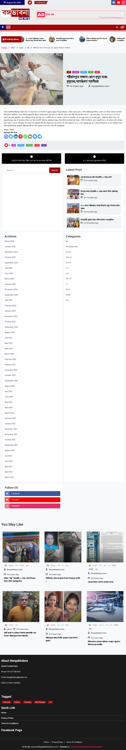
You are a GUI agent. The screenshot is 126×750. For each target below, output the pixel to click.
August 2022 (10, 386)
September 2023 (11, 327)
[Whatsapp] (25, 136)
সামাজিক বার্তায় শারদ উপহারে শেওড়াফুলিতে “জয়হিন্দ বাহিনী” (110, 39)
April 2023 (9, 348)
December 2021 (11, 429)
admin (9, 629)
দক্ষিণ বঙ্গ (68, 279)
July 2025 (8, 268)
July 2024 (8, 300)
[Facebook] (6, 136)
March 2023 (9, 354)
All (69, 72)
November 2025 (11, 252)
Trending (27, 702)
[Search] (117, 27)
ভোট (50, 702)
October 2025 (10, 257)
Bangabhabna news (100, 86)
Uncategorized (72, 246)
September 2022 (11, 381)
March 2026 (9, 241)
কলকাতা (84, 72)
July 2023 (8, 338)
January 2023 (10, 364)
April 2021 (9, 472)
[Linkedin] (16, 136)
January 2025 (10, 284)
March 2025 (9, 279)
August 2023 (10, 332)
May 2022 (8, 402)
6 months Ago (91, 180)
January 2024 (10, 311)
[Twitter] (11, 136)
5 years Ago (78, 86)
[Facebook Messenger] (35, 136)
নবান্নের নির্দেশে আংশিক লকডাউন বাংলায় (100, 582)
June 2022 (9, 397)
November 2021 (11, 434)
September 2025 (11, 263)
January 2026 (10, 246)
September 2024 (11, 295)
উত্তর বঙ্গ (69, 257)
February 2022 (10, 418)
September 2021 (11, 445)
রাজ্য (97, 72)
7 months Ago (91, 198)
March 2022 (9, 413)
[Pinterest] (20, 136)
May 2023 (8, 343)
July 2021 (8, 456)
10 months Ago (92, 223)
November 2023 (11, 316)
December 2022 (11, 370)
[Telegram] (40, 136)
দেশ (67, 284)
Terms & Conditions (10, 723)
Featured (6, 702)
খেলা (67, 268)
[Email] (30, 136)
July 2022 (8, 391)
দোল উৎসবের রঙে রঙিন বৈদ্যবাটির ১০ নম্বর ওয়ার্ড (96, 177)
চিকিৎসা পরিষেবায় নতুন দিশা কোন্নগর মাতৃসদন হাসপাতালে (81, 39)
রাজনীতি (68, 295)
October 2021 (10, 440)
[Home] (3, 27)
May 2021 (8, 466)
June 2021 (9, 461)
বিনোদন (68, 289)
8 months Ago (91, 212)
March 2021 (9, 477)
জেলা (90, 72)
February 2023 (10, 359)
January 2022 (10, 424)
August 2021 (10, 450)
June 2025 (9, 273)
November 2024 (11, 289)
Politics (17, 702)
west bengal (40, 702)
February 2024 (10, 306)
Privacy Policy (7, 718)
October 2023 (10, 322)
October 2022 (10, 375)
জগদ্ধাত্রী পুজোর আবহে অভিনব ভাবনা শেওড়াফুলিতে (50, 39)
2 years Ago (14, 574)
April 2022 (9, 407)
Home (3, 713)
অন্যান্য (75, 72)
